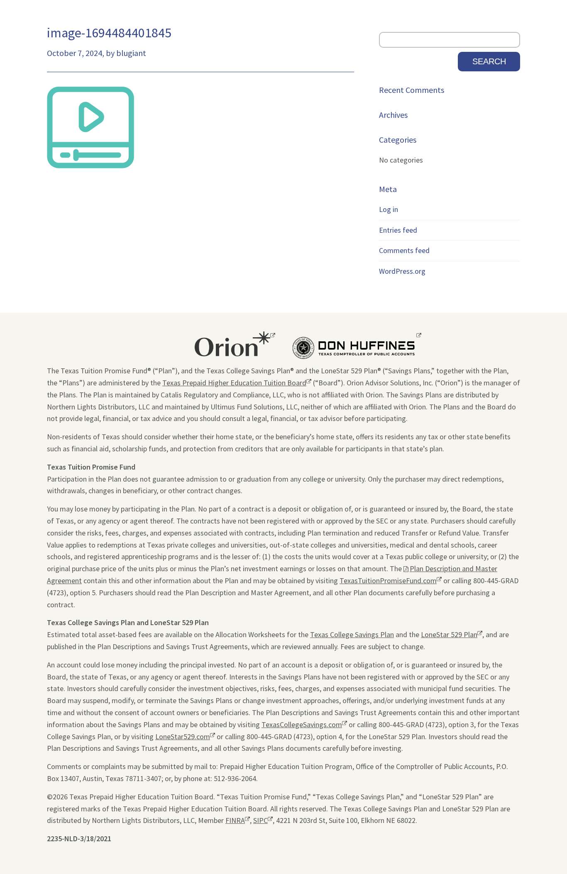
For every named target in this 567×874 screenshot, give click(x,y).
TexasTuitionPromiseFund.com (388, 581)
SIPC (260, 821)
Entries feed (398, 230)
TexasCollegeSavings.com (302, 725)
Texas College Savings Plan (352, 634)
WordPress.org (402, 271)
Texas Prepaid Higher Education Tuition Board (234, 383)
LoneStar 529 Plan (449, 635)
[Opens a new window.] (232, 345)
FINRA (235, 821)
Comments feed (404, 250)
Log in (388, 209)
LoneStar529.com (182, 737)
